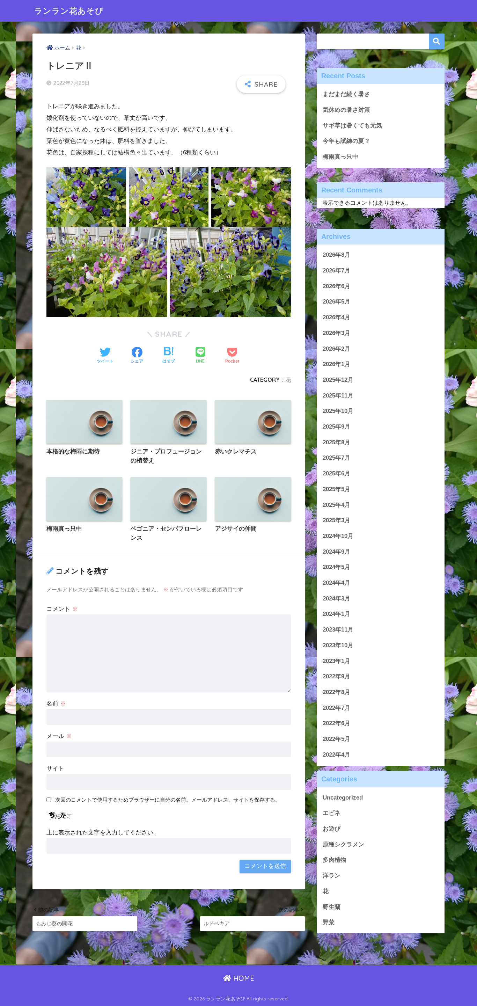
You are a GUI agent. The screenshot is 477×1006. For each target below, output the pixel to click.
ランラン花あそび (69, 11)
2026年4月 (336, 317)
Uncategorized (343, 797)
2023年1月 (336, 660)
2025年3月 (336, 520)
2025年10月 (338, 411)
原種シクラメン (343, 844)
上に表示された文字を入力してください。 (102, 832)
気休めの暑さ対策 (346, 110)
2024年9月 (336, 551)
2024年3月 (336, 598)
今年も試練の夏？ (346, 141)
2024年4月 (336, 582)
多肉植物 (334, 859)
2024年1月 (336, 614)
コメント (62, 609)
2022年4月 (336, 754)
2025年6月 (336, 473)
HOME (242, 978)
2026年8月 (336, 255)
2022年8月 (336, 692)
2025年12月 (338, 380)
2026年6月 (336, 286)
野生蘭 (331, 906)
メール (59, 736)
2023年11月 (338, 629)
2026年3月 (336, 332)
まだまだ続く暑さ (346, 94)
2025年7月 (336, 457)
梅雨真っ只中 (340, 156)
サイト (55, 768)
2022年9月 (336, 676)
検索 (437, 41)
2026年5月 (336, 301)
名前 (56, 703)
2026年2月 (336, 348)
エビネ (331, 813)
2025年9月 (336, 426)
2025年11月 (338, 395)
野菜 (329, 922)
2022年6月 (336, 723)
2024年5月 (336, 567)
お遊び (331, 828)
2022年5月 (336, 739)
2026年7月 (336, 270)
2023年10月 (338, 645)
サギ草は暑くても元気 (352, 125)
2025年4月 (336, 504)
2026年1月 (336, 364)
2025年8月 (336, 442)
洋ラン (331, 875)
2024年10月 (338, 536)
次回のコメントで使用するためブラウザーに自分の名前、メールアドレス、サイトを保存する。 (167, 800)
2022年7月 (336, 707)
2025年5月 (336, 489)
